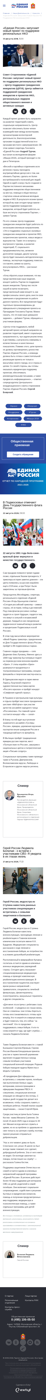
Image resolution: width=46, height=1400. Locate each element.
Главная (6, 13)
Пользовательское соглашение (23, 1368)
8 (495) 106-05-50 (23, 1319)
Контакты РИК (31, 1300)
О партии (9, 1296)
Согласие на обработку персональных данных (23, 1377)
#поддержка (13, 412)
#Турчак (32, 412)
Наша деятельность (21, 13)
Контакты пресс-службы (12, 1308)
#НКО (23, 425)
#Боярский (32, 406)
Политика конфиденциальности (23, 1370)
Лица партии (31, 1296)
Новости (36, 13)
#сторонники (12, 419)
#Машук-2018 (33, 419)
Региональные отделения (11, 1301)
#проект (13, 406)
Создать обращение (23, 454)
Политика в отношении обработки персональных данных (23, 1374)
